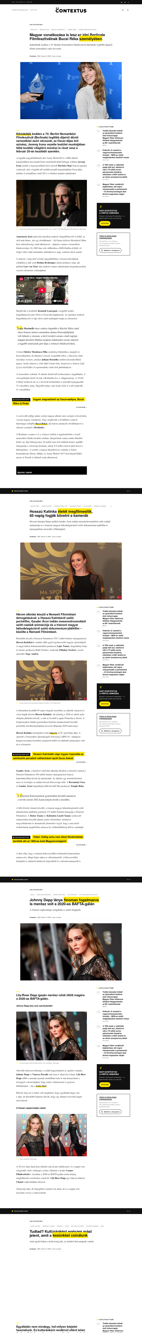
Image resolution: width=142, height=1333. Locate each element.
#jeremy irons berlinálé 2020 (87, 29)
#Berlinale (34, 29)
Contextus (33, 56)
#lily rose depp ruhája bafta (88, 894)
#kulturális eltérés (77, 1226)
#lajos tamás (88, 506)
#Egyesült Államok (48, 1226)
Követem (105, 223)
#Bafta (33, 894)
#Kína (67, 1226)
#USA (102, 1226)
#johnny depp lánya (59, 894)
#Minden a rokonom (100, 506)
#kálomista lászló (75, 506)
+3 (110, 506)
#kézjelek (60, 1226)
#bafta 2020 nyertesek (44, 894)
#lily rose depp (72, 894)
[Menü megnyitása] (127, 10)
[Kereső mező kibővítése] (122, 10)
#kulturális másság (92, 1226)
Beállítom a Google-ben (112, 250)
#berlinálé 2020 (44, 29)
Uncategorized (36, 25)
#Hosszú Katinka (47, 506)
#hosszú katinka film (60, 506)
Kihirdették (23, 134)
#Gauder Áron (35, 506)
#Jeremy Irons (72, 29)
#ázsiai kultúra (35, 1226)
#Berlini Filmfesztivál (58, 29)
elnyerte (53, 732)
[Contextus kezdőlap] (71, 10)
